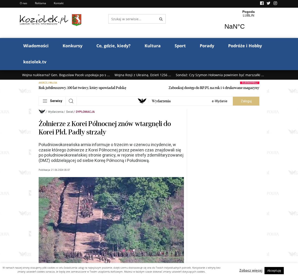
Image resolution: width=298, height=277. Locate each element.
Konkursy (72, 45)
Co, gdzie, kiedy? (113, 45)
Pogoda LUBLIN (248, 23)
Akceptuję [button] (274, 270)
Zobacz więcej (250, 270)
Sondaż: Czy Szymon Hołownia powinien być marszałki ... (220, 75)
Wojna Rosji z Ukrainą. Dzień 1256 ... (143, 75)
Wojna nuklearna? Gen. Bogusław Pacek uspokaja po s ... (66, 75)
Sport (180, 45)
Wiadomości (36, 45)
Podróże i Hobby (245, 45)
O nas (23, 3)
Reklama (40, 3)
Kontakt (59, 3)
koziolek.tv (34, 62)
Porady (207, 45)
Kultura (153, 45)
